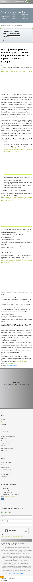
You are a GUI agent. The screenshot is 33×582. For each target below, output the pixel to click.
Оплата (13, 18)
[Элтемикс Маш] (14, 11)
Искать (5, 36)
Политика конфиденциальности (16, 573)
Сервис (23, 16)
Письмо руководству (6, 441)
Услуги (13, 14)
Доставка (4, 18)
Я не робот (4, 580)
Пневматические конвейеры (5, 475)
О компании (25, 14)
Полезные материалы (12, 365)
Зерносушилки (5, 467)
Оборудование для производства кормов (7, 471)
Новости (14, 16)
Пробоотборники (6, 462)
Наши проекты (25, 18)
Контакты (4, 20)
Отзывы (3, 433)
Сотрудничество (5, 16)
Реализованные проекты (8, 436)
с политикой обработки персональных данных (12, 536)
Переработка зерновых (7, 464)
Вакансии (4, 438)
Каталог (3, 421)
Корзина (14, 20)
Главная (3, 419)
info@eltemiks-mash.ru (20, 1)
